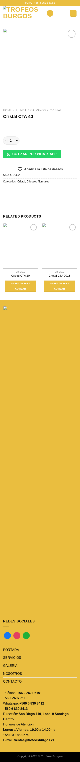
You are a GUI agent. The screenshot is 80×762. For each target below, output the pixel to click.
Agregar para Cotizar (20, 286)
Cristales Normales (38, 181)
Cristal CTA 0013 (59, 275)
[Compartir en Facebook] (14, 190)
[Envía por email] (29, 190)
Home (7, 110)
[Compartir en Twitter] (21, 190)
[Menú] (50, 13)
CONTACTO (12, 681)
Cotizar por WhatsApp (34, 154)
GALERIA (10, 665)
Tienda (21, 110)
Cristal (56, 110)
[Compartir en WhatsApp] (6, 190)
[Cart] (73, 13)
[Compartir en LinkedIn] (43, 190)
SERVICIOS (12, 657)
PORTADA (11, 650)
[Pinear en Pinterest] (36, 190)
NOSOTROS (12, 673)
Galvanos (38, 110)
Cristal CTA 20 (20, 275)
